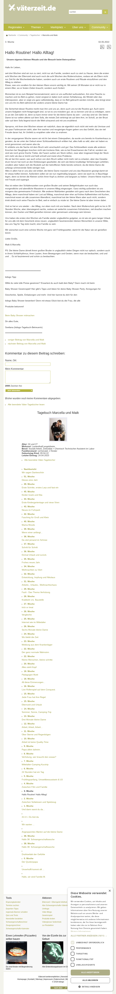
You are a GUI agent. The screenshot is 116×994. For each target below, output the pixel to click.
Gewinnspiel (47, 915)
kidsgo (61, 982)
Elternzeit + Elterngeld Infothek (54, 902)
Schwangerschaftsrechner (16, 922)
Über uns (77, 27)
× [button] (109, 891)
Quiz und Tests (12, 915)
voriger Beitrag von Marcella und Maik (26, 339)
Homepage (22, 979)
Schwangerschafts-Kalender (17, 929)
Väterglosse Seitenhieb (51, 922)
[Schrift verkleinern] (109, 47)
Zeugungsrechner (13, 925)
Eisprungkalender (13, 902)
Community (98, 27)
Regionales (15, 27)
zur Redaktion (48, 925)
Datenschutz (59, 979)
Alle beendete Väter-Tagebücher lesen (26, 404)
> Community (22, 35)
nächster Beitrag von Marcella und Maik (27, 343)
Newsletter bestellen (14, 919)
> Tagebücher (34, 35)
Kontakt (31, 979)
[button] (90, 935)
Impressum (48, 979)
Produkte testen (48, 919)
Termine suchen (12, 905)
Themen (36, 27)
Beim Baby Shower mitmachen (19, 315)
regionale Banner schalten (17, 912)
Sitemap (38, 979)
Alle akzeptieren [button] (90, 972)
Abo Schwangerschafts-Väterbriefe (56, 905)
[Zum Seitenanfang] (59, 988)
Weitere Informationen (81, 931)
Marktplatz (57, 27)
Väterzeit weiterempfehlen (49, 977)
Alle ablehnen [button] (90, 980)
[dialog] (90, 939)
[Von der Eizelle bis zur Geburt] (58, 952)
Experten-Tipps (12, 909)
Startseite (12, 35)
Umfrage (45, 909)
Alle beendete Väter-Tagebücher (39, 460)
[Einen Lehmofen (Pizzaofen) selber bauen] (22, 952)
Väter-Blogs (47, 912)
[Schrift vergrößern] (102, 47)
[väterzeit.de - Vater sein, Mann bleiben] (32, 7)
